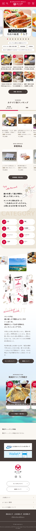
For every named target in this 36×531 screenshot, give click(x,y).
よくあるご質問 (7, 502)
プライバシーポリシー (18, 517)
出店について (17, 489)
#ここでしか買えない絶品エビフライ (18, 43)
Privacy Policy (26, 526)
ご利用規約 (17, 514)
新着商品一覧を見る (17, 177)
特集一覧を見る (18, 92)
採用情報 (26, 514)
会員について (26, 361)
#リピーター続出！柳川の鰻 (10, 46)
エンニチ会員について (9, 507)
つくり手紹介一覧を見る (17, 414)
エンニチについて (10, 361)
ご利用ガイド (6, 497)
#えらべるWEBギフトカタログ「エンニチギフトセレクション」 (18, 50)
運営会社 (8, 514)
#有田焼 (31, 46)
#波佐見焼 (22, 46)
